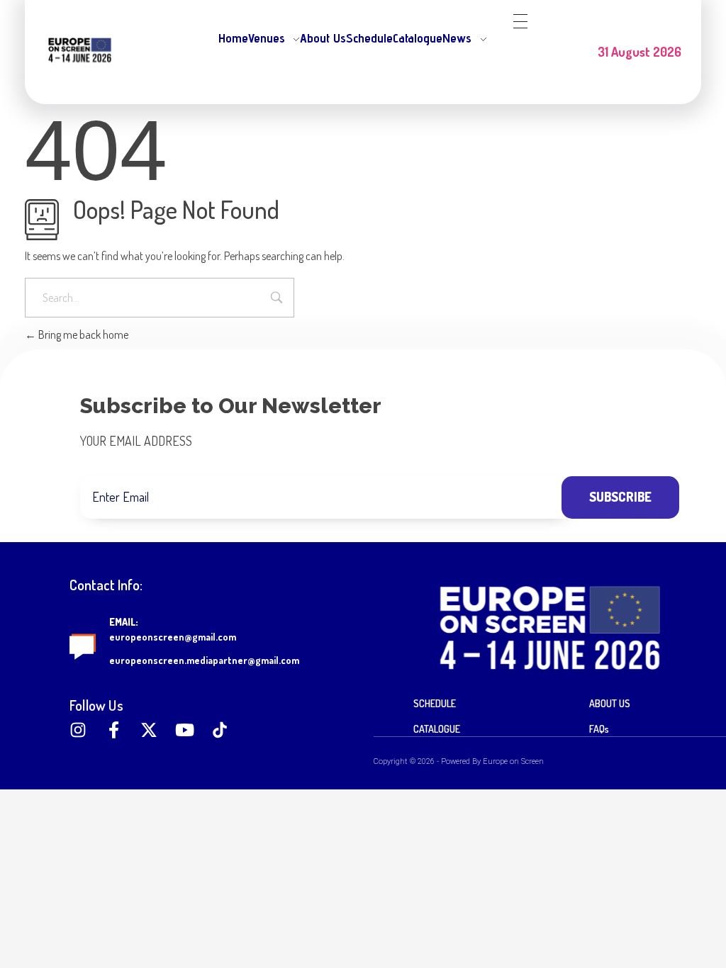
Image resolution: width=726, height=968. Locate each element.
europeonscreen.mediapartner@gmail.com (204, 660)
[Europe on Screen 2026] (80, 49)
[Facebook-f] (113, 729)
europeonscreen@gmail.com (172, 637)
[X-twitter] (148, 729)
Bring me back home (82, 334)
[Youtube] (184, 729)
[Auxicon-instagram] (77, 729)
